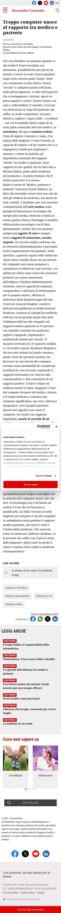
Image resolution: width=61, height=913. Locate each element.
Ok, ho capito (30, 484)
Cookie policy (27, 892)
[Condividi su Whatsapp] (40, 618)
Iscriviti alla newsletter (30, 909)
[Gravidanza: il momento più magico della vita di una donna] (15, 758)
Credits (40, 892)
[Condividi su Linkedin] (55, 618)
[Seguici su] (46, 2)
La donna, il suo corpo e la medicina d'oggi (32, 573)
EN (57, 3)
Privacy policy (10, 892)
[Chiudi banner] (57, 427)
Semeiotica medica (14, 604)
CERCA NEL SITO (30, 802)
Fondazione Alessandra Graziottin (23, 899)
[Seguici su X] (40, 2)
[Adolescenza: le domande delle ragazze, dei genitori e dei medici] (45, 758)
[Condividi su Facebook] (33, 618)
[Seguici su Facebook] (34, 2)
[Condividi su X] (48, 618)
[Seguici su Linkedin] (52, 2)
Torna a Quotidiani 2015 (44, 614)
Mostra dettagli (44, 475)
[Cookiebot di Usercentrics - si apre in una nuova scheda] (37, 427)
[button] (25, 789)
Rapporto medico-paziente (17, 596)
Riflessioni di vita (44, 596)
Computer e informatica (16, 587)
